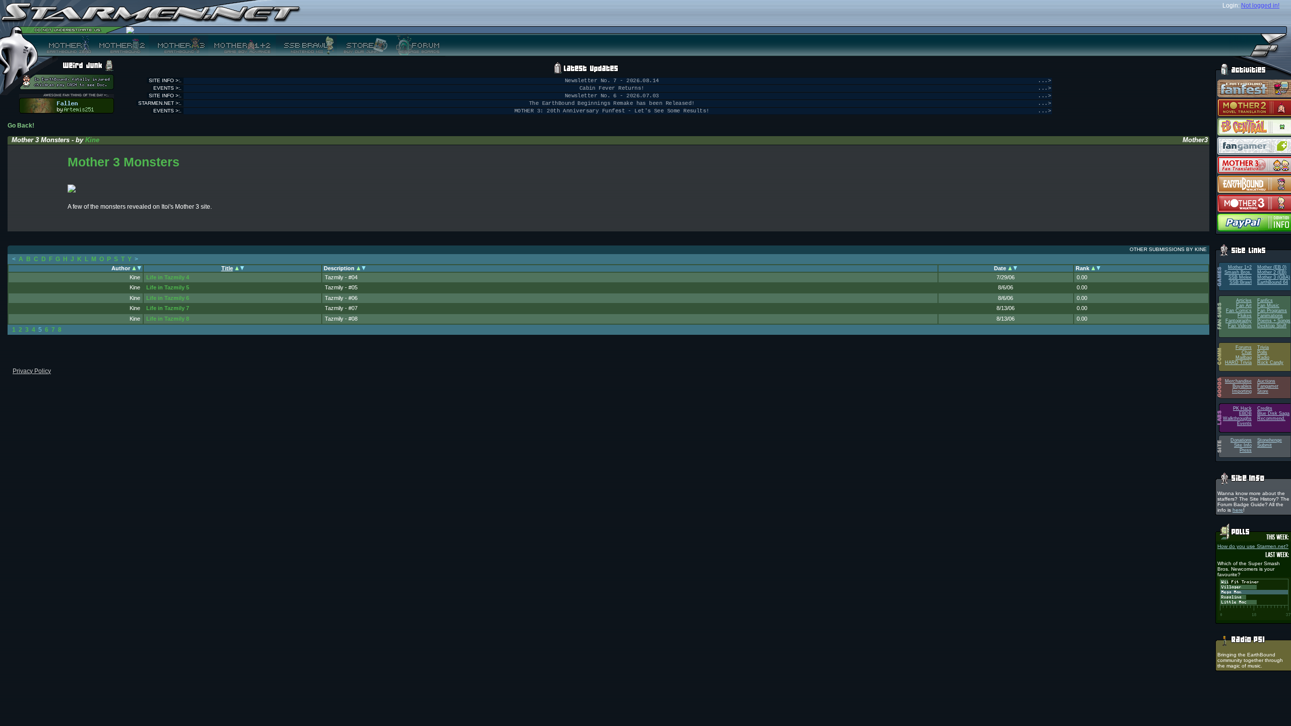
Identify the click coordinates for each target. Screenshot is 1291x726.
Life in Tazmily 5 (167, 287)
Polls (1262, 352)
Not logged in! (1260, 5)
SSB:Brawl (1240, 282)
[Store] (362, 44)
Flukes (1245, 315)
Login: (1231, 5)
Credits (1264, 408)
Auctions (1266, 381)
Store (1262, 391)
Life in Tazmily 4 (167, 277)
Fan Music (1268, 305)
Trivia (1263, 347)
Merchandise (1238, 381)
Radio (1263, 357)
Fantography (1238, 320)
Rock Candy (1270, 362)
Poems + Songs (1273, 320)
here (1238, 510)
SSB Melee (1240, 277)
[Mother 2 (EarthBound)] (121, 44)
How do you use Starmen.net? (1252, 546)
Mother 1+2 (1240, 267)
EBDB (1245, 413)
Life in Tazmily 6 (167, 298)
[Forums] (416, 44)
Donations (1241, 440)
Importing (1242, 391)
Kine (92, 140)
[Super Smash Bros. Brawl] (306, 44)
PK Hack (1242, 408)
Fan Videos (1240, 325)
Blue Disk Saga (1273, 413)
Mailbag (1244, 357)
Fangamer (1267, 386)
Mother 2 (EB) (1271, 272)
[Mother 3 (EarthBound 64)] (178, 44)
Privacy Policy (32, 371)
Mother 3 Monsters (124, 162)
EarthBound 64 (1272, 282)
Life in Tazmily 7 (167, 308)
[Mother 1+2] (242, 44)
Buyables (1242, 386)
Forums (1244, 347)
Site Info (1243, 445)
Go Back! (21, 125)
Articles (1244, 300)
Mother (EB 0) (1271, 267)
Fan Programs (1272, 310)
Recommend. (1271, 418)
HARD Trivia (1238, 362)
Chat (1247, 352)
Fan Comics (1239, 310)
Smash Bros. (1238, 272)
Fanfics (1265, 300)
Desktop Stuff (1271, 325)
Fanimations (1270, 315)
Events (1244, 423)
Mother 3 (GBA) (1273, 277)
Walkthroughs (1237, 418)
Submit (1264, 445)
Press (1246, 450)
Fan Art (1244, 305)
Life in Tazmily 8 (167, 319)
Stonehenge (1269, 440)
